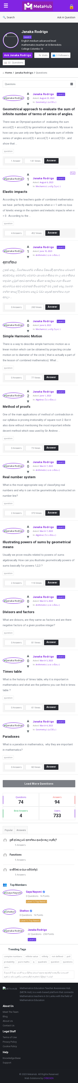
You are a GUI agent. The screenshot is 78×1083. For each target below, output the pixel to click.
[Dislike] (28, 103)
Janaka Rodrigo (34, 32)
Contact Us (8, 1025)
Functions (16, 854)
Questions (15, 62)
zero (6, 967)
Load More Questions (38, 783)
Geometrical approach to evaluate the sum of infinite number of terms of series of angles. (39, 111)
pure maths (23, 961)
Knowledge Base (11, 1058)
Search (11, 17)
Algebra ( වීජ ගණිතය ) (46, 399)
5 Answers (20, 845)
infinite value (32, 956)
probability (9, 961)
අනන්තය (10, 262)
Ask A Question (66, 17)
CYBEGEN (49, 1078)
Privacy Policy (10, 1041)
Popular (9, 830)
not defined (57, 956)
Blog (5, 1016)
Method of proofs (16, 407)
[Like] (28, 93)
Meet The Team (11, 1012)
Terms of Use (10, 1037)
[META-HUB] (38, 6)
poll (68, 956)
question (8, 151)
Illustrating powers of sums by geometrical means (37, 544)
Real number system (19, 477)
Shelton (24, 910)
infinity (45, 956)
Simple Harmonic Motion (22, 336)
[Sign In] (71, 6)
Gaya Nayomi (34, 891)
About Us (8, 1021)
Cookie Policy (10, 1046)
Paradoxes (11, 736)
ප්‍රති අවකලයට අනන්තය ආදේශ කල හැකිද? (33, 839)
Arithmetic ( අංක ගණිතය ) (48, 255)
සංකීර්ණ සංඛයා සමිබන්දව (24, 869)
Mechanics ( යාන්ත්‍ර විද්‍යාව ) (48, 186)
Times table (12, 671)
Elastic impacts (15, 192)
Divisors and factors (18, 612)
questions (67, 961)
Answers (21, 830)
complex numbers (13, 956)
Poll (73, 173)
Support (7, 1062)
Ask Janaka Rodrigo (17, 55)
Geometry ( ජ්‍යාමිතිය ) (46, 102)
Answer (51, 160)
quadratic (42, 961)
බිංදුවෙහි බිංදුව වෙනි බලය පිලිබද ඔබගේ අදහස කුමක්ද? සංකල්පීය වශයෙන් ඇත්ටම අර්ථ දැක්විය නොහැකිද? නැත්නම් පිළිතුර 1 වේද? (36, 974)
